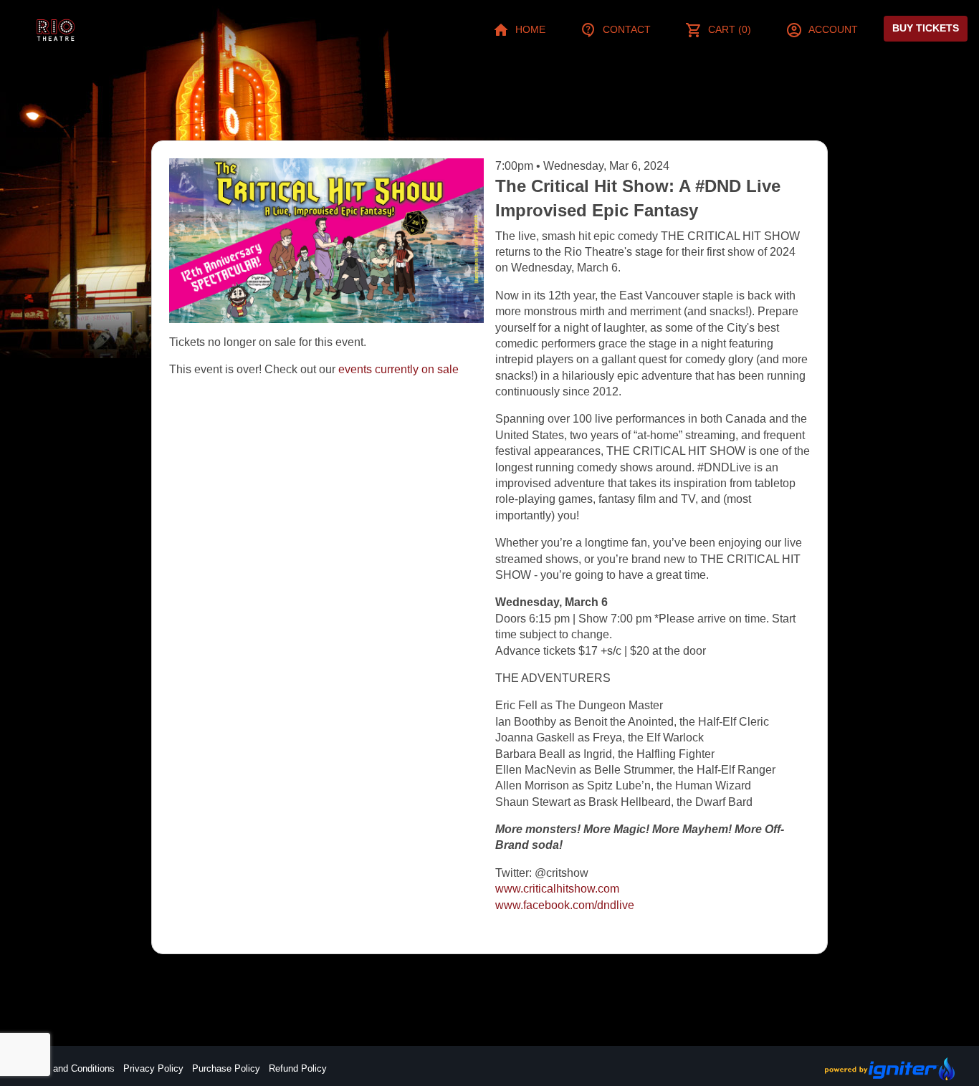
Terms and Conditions (69, 1068)
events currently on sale (398, 369)
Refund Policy (298, 1068)
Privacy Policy (153, 1068)
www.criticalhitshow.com (557, 889)
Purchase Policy (226, 1068)
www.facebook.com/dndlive (564, 905)
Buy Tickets (925, 28)
